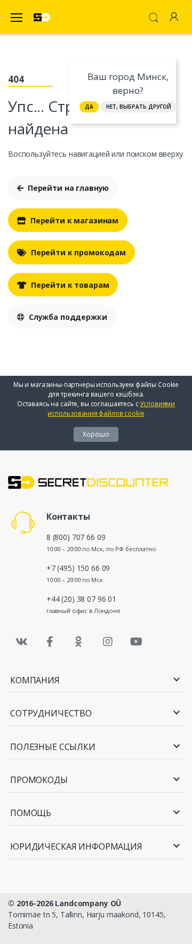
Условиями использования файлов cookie (111, 408)
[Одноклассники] (79, 641)
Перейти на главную (68, 188)
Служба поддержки (68, 317)
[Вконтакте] (21, 641)
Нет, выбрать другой (138, 106)
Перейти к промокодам (78, 252)
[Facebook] (50, 641)
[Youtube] (136, 641)
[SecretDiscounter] (42, 17)
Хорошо (96, 434)
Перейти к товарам (70, 285)
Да (89, 106)
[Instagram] (107, 641)
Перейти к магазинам (74, 220)
